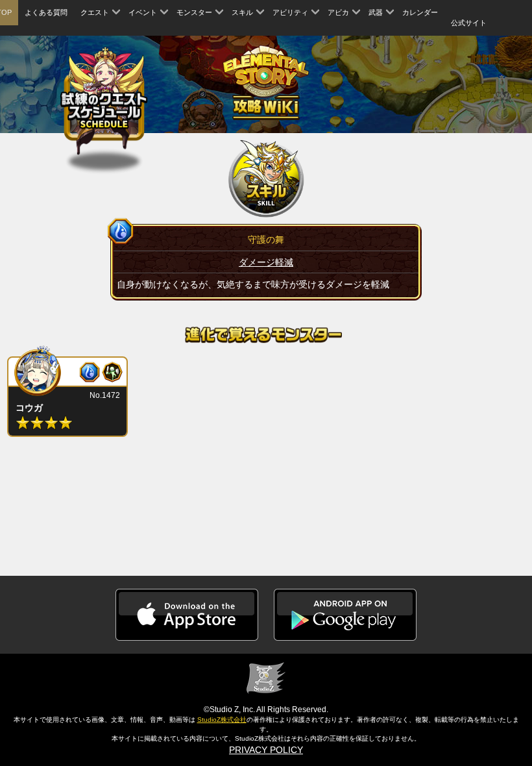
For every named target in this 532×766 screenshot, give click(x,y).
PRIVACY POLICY (266, 750)
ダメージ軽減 (266, 262)
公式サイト (469, 23)
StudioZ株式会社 (222, 719)
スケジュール (104, 101)
